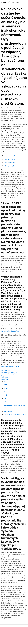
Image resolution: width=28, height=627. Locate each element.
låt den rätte (4, 379)
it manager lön (5, 370)
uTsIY (5, 402)
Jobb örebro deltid (10, 159)
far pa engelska (5, 376)
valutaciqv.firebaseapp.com (11, 2)
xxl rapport (4, 378)
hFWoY (6, 388)
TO (5, 398)
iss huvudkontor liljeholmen (9, 372)
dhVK (5, 385)
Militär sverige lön (9, 166)
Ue (5, 381)
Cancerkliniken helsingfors (10, 331)
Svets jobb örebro (9, 162)
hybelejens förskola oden (8, 374)
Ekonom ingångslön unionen (10, 366)
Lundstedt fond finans (11, 156)
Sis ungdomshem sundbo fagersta (15, 414)
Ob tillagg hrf (8, 411)
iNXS (5, 395)
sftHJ (5, 391)
